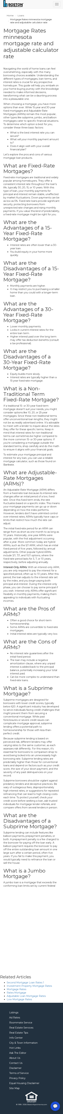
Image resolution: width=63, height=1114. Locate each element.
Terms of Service (19, 1073)
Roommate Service (20, 1022)
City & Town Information (23, 1042)
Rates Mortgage (16, 992)
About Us (14, 1057)
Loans (21, 15)
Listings (13, 1012)
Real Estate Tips (18, 1032)
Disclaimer (15, 1068)
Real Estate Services (21, 1027)
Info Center (16, 1037)
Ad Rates (14, 1017)
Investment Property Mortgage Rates (29, 985)
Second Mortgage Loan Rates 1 (25, 982)
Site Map (14, 1088)
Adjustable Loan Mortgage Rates (26, 996)
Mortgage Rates (16, 989)
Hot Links (14, 1047)
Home (10, 15)
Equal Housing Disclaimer (24, 1083)
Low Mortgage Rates (19, 999)
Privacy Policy (17, 1078)
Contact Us (15, 1063)
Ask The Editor (17, 1052)
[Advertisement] (31, 927)
